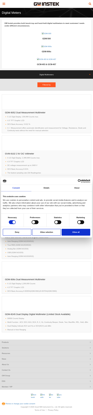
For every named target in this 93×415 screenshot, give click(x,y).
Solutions (5, 348)
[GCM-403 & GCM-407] (46, 59)
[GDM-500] (46, 33)
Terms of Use (40, 410)
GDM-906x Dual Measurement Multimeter (25, 279)
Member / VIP (7, 387)
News (4, 359)
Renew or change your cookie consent (20, 404)
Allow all (76, 232)
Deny (17, 232)
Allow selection (46, 232)
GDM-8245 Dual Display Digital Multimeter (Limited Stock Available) (37, 314)
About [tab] (77, 188)
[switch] (35, 222)
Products (5, 342)
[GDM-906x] (46, 46)
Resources (6, 353)
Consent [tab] (16, 188)
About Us (5, 364)
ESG (3, 381)
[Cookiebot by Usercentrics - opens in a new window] (79, 181)
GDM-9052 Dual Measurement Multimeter (25, 112)
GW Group (6, 376)
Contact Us (6, 370)
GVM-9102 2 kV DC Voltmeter (19, 153)
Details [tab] (47, 188)
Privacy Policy (53, 410)
